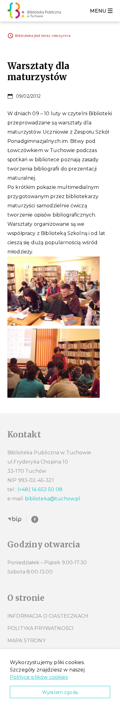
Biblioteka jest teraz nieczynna (42, 35)
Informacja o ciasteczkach (47, 616)
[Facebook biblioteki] (34, 519)
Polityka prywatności (40, 628)
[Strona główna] (35, 11)
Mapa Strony (26, 640)
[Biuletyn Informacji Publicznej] (14, 519)
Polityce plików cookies (39, 677)
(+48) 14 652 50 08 (40, 489)
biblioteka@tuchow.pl (52, 499)
